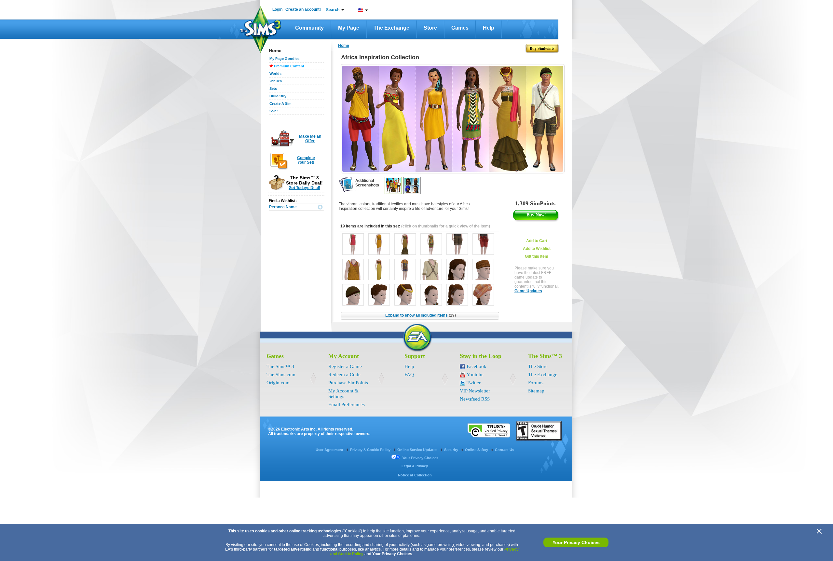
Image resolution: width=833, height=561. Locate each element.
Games (460, 28)
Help (488, 28)
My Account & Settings (343, 393)
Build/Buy (277, 96)
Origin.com (278, 382)
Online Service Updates (417, 450)
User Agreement (330, 450)
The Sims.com (280, 374)
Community (309, 28)
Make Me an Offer (310, 138)
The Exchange (391, 28)
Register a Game (345, 366)
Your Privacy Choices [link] (420, 458)
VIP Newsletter (475, 390)
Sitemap (536, 390)
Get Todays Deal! (304, 187)
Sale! (273, 111)
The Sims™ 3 (280, 366)
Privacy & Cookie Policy (370, 450)
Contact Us (504, 450)
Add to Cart (536, 241)
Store (430, 28)
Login (277, 9)
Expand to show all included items (420, 315)
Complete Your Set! (306, 160)
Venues (275, 81)
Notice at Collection (415, 475)
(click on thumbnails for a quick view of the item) (445, 226)
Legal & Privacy (415, 466)
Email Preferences (346, 404)
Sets (273, 88)
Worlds (275, 73)
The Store (538, 366)
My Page (348, 28)
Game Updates (528, 291)
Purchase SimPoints (348, 382)
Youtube (475, 374)
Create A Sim (280, 103)
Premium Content (289, 66)
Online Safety (477, 450)
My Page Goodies (284, 59)
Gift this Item (536, 256)
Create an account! (303, 9)
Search (332, 9)
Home (343, 45)
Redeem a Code (344, 374)
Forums (535, 382)
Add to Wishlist (537, 248)
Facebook (476, 366)
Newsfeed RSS (475, 399)
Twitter (474, 382)
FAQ (409, 374)
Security (451, 450)
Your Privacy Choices (576, 542)
